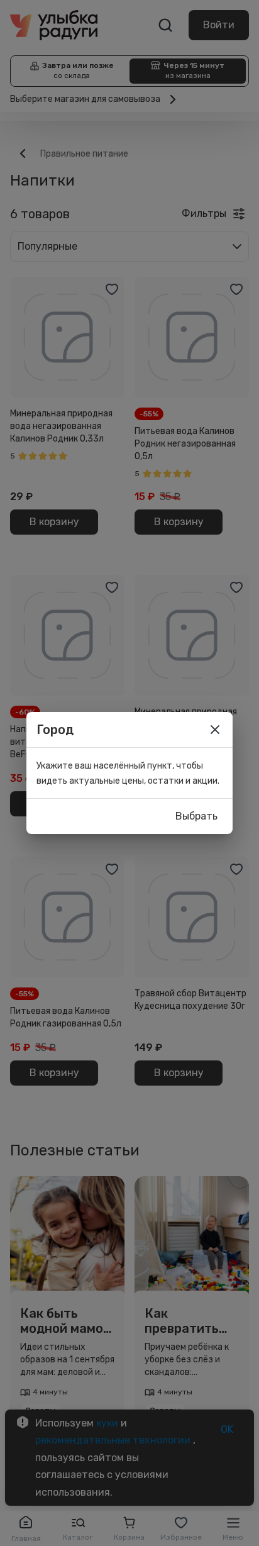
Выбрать (196, 816)
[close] (215, 729)
